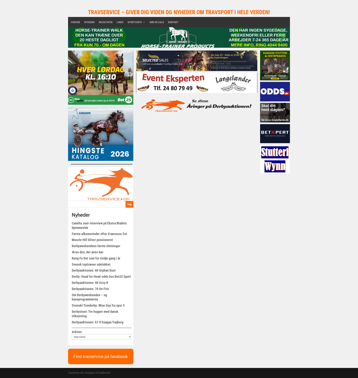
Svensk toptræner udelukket (91, 264)
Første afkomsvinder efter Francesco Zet (99, 234)
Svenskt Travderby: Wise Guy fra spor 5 (98, 305)
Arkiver (77, 332)
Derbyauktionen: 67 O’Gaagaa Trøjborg (97, 322)
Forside (75, 22)
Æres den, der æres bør (87, 252)
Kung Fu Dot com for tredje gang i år (96, 258)
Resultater (106, 22)
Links (120, 22)
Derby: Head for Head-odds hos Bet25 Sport (101, 276)
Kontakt (173, 22)
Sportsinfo (135, 22)
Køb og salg (157, 22)
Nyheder (89, 22)
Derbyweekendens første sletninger (96, 246)
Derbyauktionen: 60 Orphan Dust (94, 270)
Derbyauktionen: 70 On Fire (90, 289)
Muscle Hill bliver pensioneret (92, 240)
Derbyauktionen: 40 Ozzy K (90, 283)
